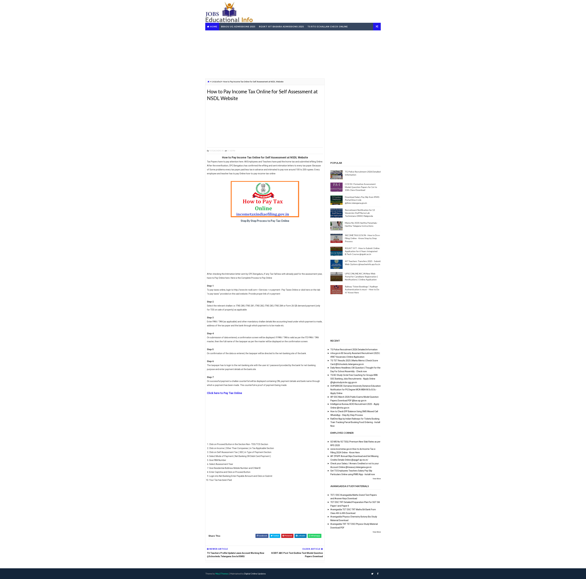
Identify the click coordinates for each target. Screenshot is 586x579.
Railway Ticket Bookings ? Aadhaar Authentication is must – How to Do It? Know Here (362, 289)
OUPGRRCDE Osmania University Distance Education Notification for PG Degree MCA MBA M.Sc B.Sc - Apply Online (355, 389)
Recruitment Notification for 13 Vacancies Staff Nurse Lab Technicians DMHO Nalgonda (360, 213)
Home (213, 26)
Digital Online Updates (255, 573)
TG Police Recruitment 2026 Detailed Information (354, 349)
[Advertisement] (293, 54)
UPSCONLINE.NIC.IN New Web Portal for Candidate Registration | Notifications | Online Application (361, 276)
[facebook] (377, 573)
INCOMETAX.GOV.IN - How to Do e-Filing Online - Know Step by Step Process (362, 238)
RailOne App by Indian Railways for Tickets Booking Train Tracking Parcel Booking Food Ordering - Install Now (355, 422)
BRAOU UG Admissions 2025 (238, 26)
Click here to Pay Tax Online (224, 393)
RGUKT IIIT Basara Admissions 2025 (281, 26)
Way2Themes (222, 573)
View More (377, 479)
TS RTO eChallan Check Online (327, 26)
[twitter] (372, 573)
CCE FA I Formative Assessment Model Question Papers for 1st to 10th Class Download (361, 187)
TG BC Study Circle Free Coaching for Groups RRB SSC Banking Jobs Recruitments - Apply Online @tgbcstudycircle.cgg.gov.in (354, 379)
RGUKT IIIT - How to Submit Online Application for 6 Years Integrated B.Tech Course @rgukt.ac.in (362, 251)
